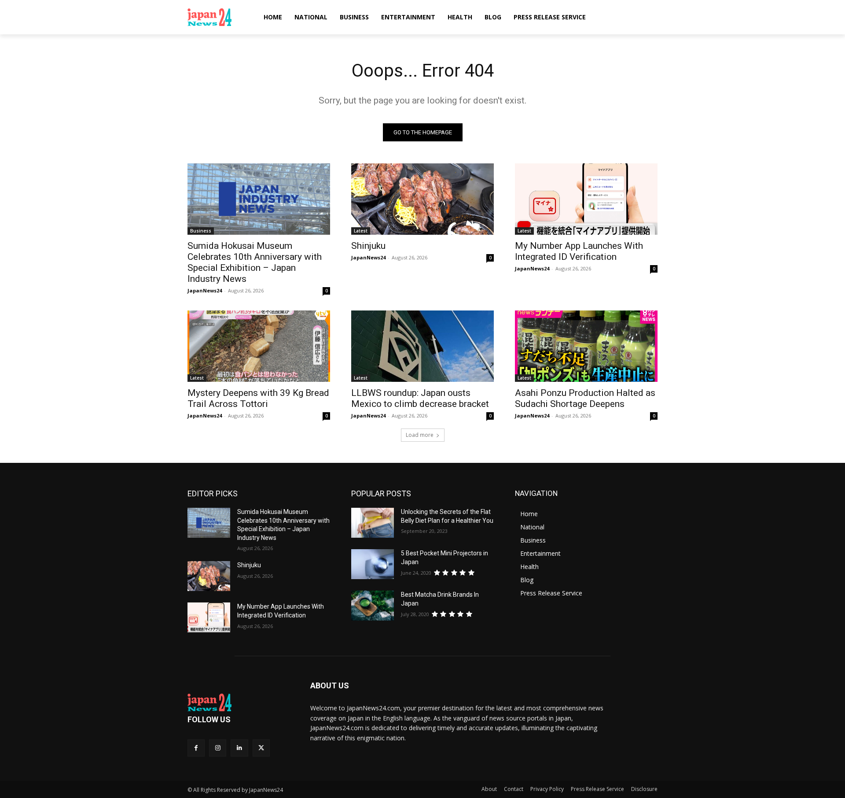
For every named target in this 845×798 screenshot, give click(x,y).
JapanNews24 (204, 290)
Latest (360, 231)
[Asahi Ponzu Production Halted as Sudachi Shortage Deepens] (586, 346)
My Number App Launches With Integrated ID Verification (579, 251)
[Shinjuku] (422, 199)
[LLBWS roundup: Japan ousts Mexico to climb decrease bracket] (422, 346)
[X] (261, 748)
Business (200, 231)
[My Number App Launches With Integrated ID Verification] (586, 199)
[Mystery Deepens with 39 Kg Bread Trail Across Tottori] (258, 346)
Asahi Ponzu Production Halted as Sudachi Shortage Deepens (585, 398)
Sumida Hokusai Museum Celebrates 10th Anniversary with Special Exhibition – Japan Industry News (254, 262)
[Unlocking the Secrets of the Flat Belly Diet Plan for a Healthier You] (372, 523)
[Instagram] (217, 748)
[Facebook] (196, 748)
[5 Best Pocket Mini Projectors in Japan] (372, 564)
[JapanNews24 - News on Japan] (238, 702)
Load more (420, 435)
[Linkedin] (239, 748)
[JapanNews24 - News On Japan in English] (218, 17)
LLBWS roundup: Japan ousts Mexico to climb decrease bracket (420, 398)
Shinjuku (368, 245)
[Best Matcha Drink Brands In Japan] (372, 606)
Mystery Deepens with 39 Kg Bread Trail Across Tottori (258, 398)
